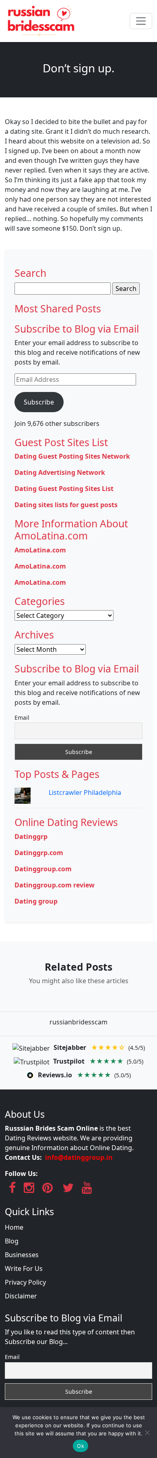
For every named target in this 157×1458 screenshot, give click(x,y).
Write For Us (24, 1268)
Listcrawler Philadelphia (85, 792)
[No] (147, 1433)
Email (21, 717)
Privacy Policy (25, 1282)
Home (14, 1227)
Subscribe (39, 402)
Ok (80, 1446)
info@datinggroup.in (79, 1157)
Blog (12, 1241)
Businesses (22, 1254)
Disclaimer (21, 1296)
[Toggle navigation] (141, 21)
